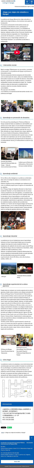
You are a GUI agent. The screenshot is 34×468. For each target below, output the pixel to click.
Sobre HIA (17, 461)
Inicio (2, 432)
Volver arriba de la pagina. (32, 438)
